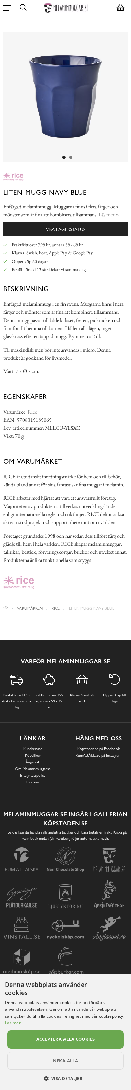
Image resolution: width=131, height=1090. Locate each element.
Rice (32, 411)
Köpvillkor (33, 755)
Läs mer (13, 1023)
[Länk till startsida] (5, 608)
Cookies (32, 782)
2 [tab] (70, 157)
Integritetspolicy (32, 775)
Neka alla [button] (65, 1061)
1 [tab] (63, 157)
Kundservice (32, 748)
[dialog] (65, 1032)
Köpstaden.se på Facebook (98, 748)
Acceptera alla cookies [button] (65, 1039)
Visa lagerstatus (65, 229)
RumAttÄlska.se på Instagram (98, 755)
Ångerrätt (33, 762)
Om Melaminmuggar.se (33, 768)
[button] (66, 1078)
